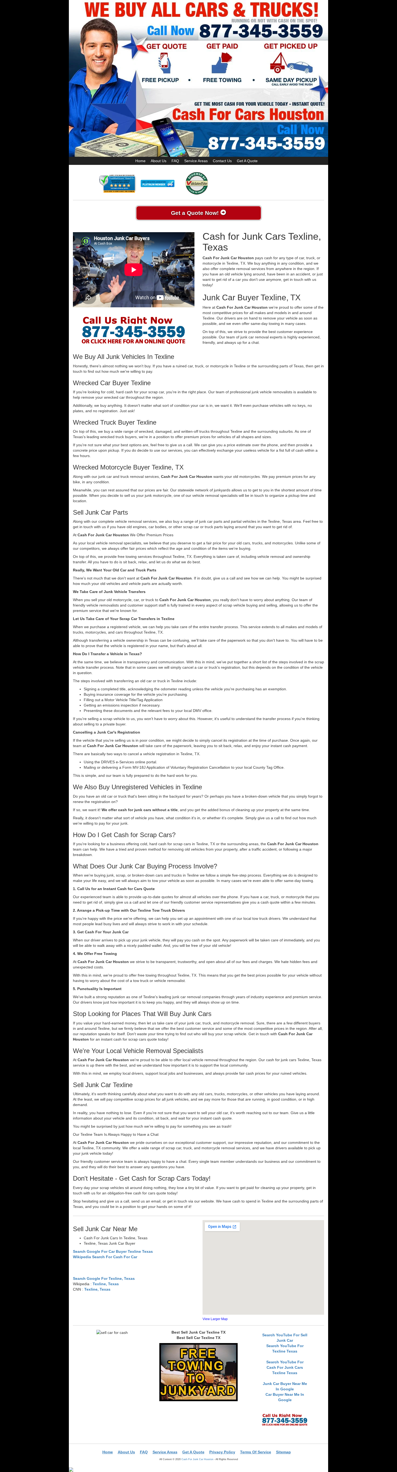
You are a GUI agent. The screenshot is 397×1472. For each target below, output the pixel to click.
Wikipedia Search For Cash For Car (105, 1257)
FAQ (175, 161)
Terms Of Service (255, 1452)
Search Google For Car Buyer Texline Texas (113, 1251)
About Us (158, 161)
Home (140, 161)
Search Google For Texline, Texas (104, 1278)
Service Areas (196, 161)
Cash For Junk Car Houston (197, 1459)
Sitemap (283, 1452)
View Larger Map (215, 1319)
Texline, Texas (106, 1284)
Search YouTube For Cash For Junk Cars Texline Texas (285, 1367)
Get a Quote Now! (195, 213)
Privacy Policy (222, 1452)
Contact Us (222, 161)
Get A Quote (247, 161)
